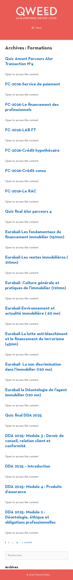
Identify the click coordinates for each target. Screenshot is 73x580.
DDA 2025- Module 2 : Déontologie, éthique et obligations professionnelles (30, 517)
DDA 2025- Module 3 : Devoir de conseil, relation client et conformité (34, 441)
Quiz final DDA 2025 (23, 415)
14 (17, 542)
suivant (26, 542)
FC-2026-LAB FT (20, 130)
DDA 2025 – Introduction (27, 466)
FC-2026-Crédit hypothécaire (32, 150)
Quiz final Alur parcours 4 (28, 211)
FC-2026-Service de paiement (32, 84)
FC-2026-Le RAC (20, 191)
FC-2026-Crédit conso (25, 171)
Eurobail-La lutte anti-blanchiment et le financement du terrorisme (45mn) (36, 339)
